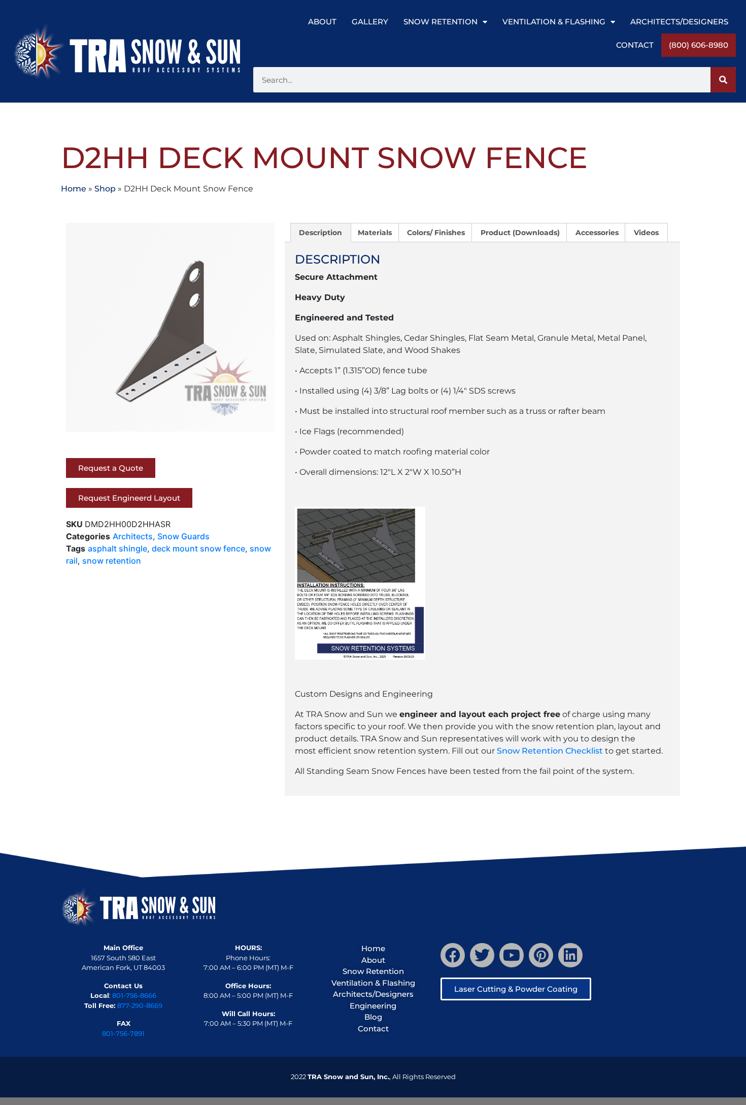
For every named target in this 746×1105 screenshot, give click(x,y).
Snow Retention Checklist (550, 751)
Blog (373, 1017)
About (322, 21)
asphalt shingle (117, 548)
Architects (133, 536)
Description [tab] (320, 232)
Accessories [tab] (597, 232)
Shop (105, 188)
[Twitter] (482, 955)
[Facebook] (452, 955)
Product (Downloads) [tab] (520, 232)
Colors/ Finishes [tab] (436, 232)
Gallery (370, 21)
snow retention (111, 561)
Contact (635, 45)
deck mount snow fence (198, 548)
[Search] (723, 79)
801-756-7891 (123, 1033)
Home (73, 188)
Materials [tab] (375, 232)
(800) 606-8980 (698, 45)
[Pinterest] (541, 955)
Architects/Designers (679, 21)
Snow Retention (440, 21)
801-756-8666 (134, 995)
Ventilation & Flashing (553, 21)
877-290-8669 (139, 1005)
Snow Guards (183, 536)
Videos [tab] (646, 232)
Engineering (373, 1006)
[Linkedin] (570, 955)
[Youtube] (511, 955)
